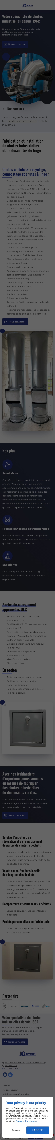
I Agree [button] (37, 1130)
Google (18, 1121)
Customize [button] (16, 1130)
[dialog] (27, 1117)
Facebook (30, 1121)
